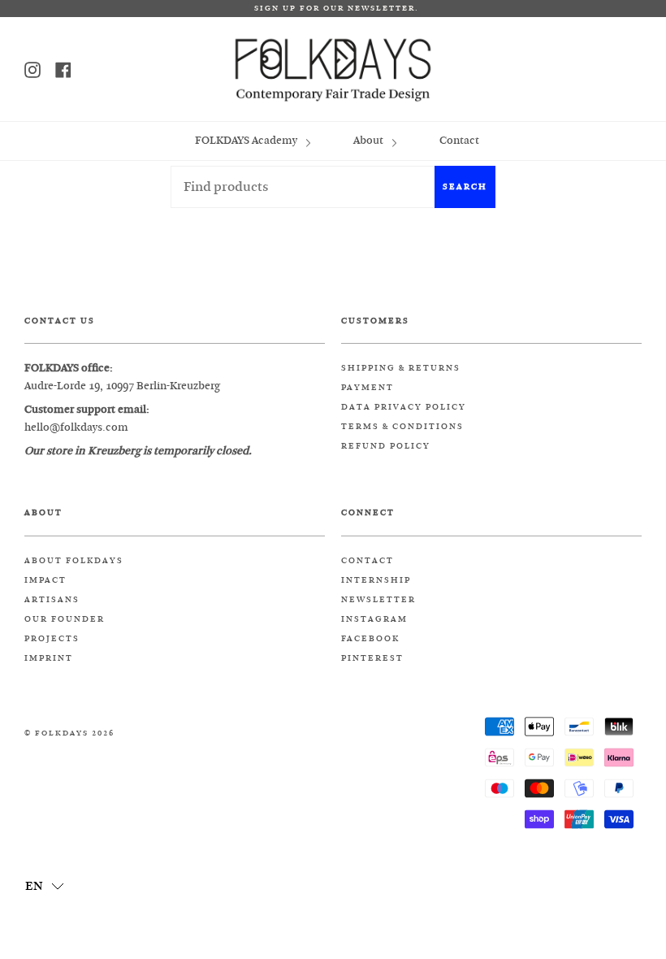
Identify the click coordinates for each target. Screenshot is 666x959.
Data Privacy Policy (403, 407)
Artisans (52, 600)
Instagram (374, 619)
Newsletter (378, 600)
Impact (45, 580)
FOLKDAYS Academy (247, 140)
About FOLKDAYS (73, 561)
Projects (52, 639)
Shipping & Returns (401, 368)
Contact (459, 140)
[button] (45, 885)
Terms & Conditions (402, 427)
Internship (376, 580)
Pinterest (372, 658)
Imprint (48, 658)
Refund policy (385, 446)
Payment (367, 388)
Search (465, 186)
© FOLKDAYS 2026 (69, 733)
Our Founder (64, 619)
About (369, 140)
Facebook (370, 639)
